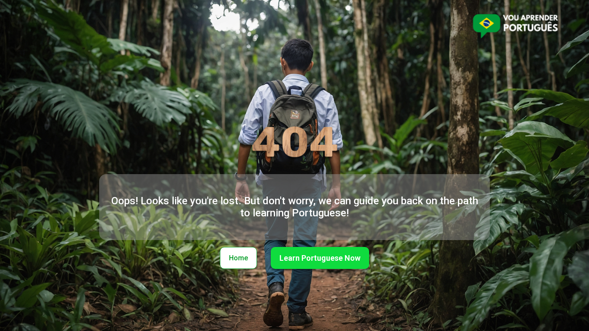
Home (238, 258)
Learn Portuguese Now (319, 257)
